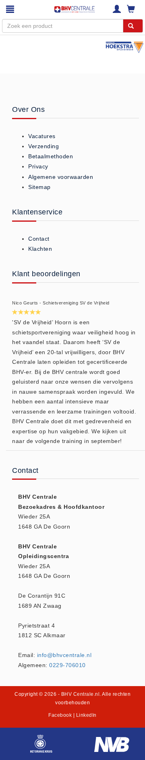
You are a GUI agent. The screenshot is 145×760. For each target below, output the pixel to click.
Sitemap (39, 187)
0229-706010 (67, 665)
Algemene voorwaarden (60, 177)
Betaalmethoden (50, 156)
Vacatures (42, 136)
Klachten (40, 249)
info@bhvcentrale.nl (64, 655)
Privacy (38, 166)
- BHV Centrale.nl (79, 694)
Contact (39, 238)
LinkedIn (86, 715)
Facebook (60, 715)
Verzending (43, 146)
